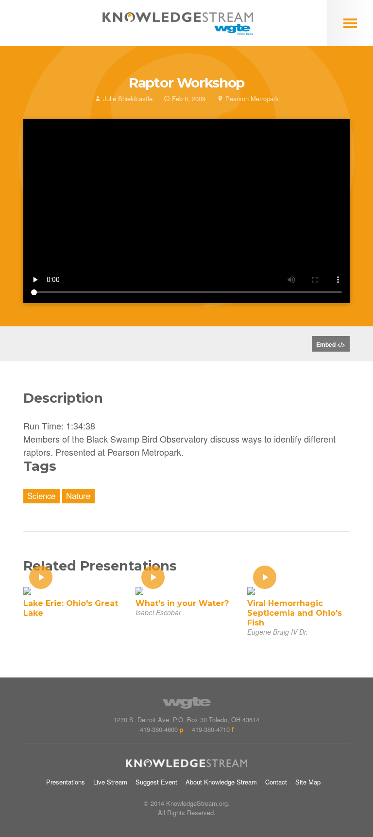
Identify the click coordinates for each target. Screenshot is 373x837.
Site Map (308, 781)
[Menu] (350, 23)
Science (41, 495)
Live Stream (110, 781)
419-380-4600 (159, 729)
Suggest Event (156, 781)
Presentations (65, 781)
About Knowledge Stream (221, 781)
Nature (78, 495)
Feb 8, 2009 (187, 98)
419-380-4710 (211, 729)
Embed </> (330, 344)
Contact (276, 781)
